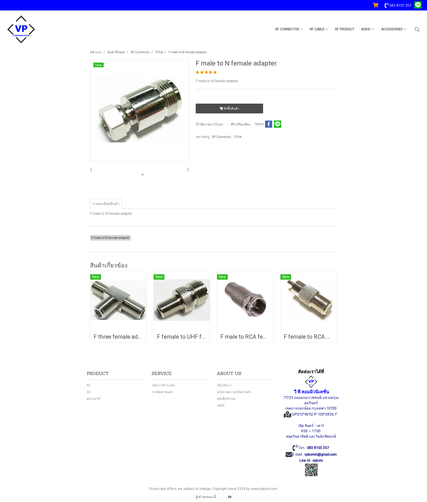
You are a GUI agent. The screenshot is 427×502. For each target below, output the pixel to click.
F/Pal (238, 137)
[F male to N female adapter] (139, 110)
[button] (417, 29)
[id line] (311, 470)
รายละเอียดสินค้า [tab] (106, 204)
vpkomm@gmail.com (320, 454)
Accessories (392, 29)
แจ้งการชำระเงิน (163, 385)
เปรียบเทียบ (242, 124)
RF (88, 385)
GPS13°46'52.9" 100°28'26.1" (315, 414)
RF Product (344, 29)
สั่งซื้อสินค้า (231, 108)
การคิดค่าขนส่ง (162, 392)
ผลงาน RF (94, 398)
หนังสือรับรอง (226, 398)
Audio (366, 29)
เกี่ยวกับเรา (224, 385)
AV (89, 392)
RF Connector (287, 29)
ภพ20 (220, 405)
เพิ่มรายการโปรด (211, 124)
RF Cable (317, 29)
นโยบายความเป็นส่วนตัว (234, 392)
